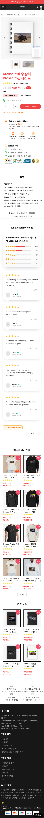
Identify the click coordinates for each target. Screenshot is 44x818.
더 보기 (22, 595)
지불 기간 (5, 766)
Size (4, 92)
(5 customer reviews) (20, 83)
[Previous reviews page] (28, 434)
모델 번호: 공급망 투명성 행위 (12, 752)
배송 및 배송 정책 (8, 763)
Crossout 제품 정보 (13, 14)
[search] (37, 7)
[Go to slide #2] (28, 64)
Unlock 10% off (5, 807)
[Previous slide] (4, 38)
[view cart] (40, 7)
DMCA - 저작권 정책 (9, 749)
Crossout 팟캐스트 (31, 14)
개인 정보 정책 (7, 745)
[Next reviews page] (39, 434)
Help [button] (39, 815)
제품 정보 (5, 739)
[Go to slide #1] (16, 64)
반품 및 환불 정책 (8, 769)
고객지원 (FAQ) (7, 776)
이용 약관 (5, 742)
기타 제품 (5, 773)
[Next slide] (39, 38)
